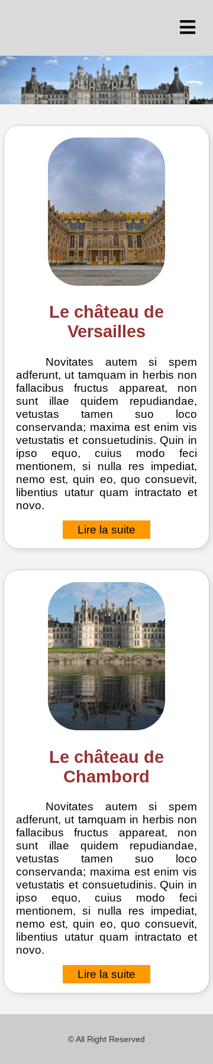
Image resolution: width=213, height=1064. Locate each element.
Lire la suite (106, 529)
